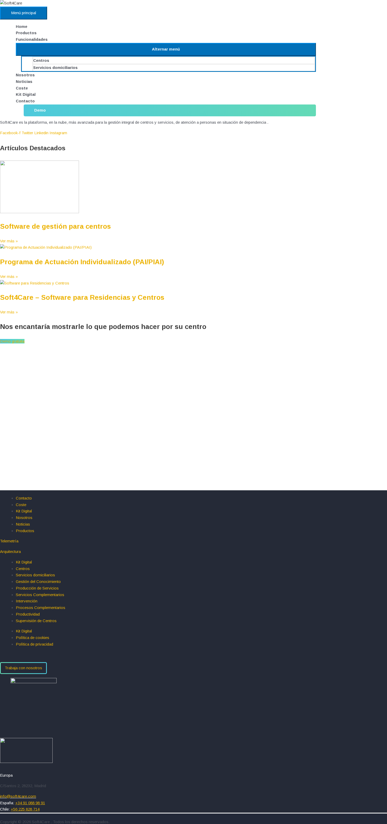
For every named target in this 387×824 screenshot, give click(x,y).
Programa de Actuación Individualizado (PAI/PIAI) (82, 262)
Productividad (28, 614)
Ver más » (9, 241)
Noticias (24, 81)
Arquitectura (10, 551)
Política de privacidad (34, 644)
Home (21, 26)
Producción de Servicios (37, 588)
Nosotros (25, 75)
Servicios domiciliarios (55, 67)
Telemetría (9, 541)
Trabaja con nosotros (23, 668)
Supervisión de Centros (36, 620)
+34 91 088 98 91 (30, 803)
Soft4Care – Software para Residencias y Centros (82, 297)
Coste (22, 88)
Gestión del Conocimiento (38, 581)
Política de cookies (32, 637)
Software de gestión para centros (55, 226)
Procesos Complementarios (40, 607)
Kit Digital (26, 94)
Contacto (25, 101)
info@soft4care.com (18, 796)
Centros (41, 60)
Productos (26, 33)
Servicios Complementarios (40, 594)
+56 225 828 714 (25, 809)
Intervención (26, 601)
